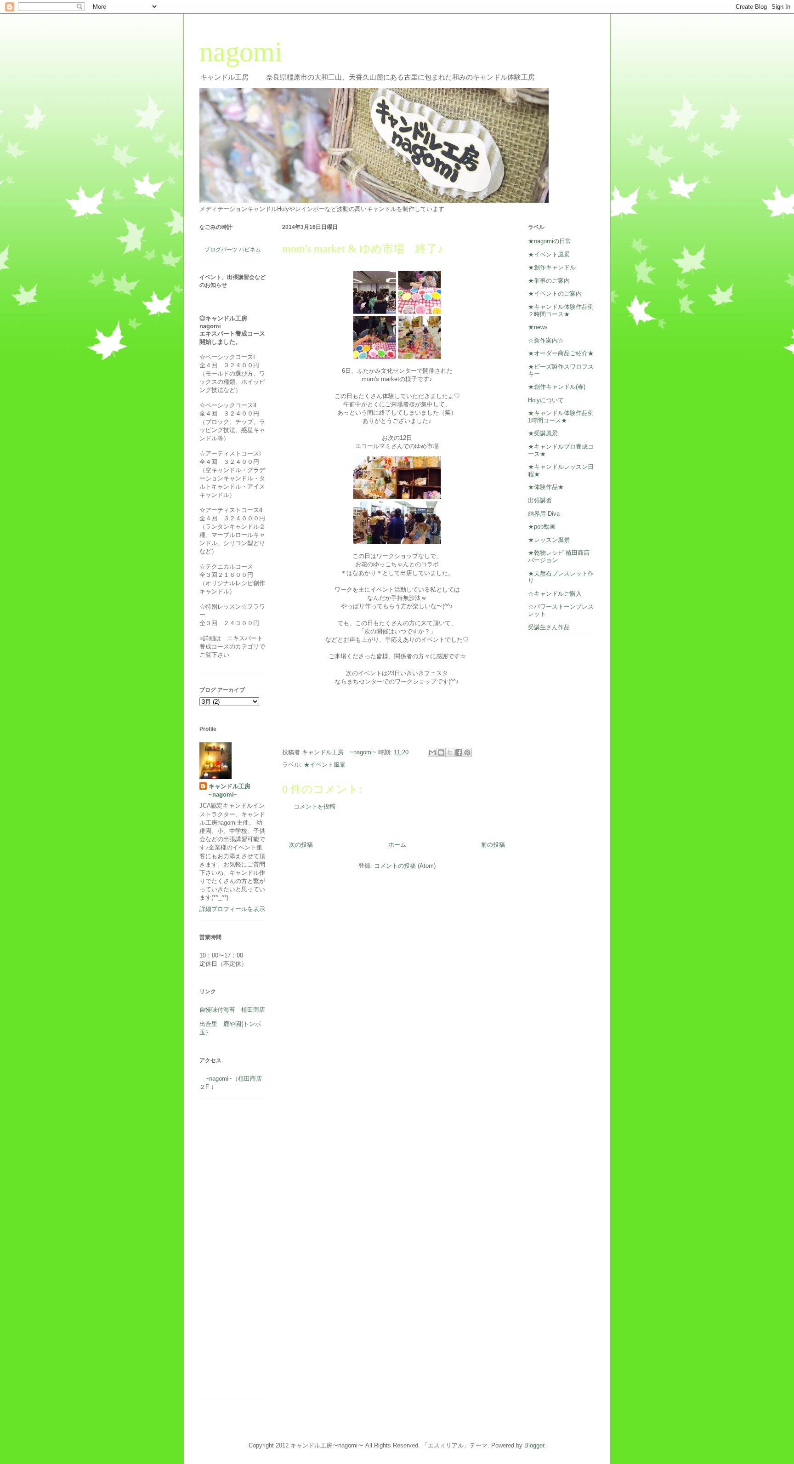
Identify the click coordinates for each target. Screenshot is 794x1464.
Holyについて (546, 400)
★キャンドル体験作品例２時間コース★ (561, 310)
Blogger (534, 1445)
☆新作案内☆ (546, 340)
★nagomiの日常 (549, 241)
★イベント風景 (325, 764)
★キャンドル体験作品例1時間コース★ (561, 417)
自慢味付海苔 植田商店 (232, 1009)
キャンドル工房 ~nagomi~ (232, 790)
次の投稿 (301, 844)
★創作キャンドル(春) (556, 386)
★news (538, 327)
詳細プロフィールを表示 (232, 909)
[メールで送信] (432, 752)
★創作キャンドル (552, 267)
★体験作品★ (546, 487)
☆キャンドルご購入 (555, 593)
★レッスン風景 (549, 539)
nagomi (241, 52)
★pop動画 (542, 526)
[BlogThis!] (441, 752)
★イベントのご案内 (555, 293)
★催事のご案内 (549, 280)
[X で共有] (449, 752)
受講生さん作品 (549, 627)
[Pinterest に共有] (467, 752)
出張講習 (540, 500)
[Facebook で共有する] (458, 752)
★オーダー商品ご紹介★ (561, 353)
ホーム (397, 844)
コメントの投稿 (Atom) (405, 865)
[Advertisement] (227, 1252)
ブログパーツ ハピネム (232, 249)
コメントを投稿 (314, 806)
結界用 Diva (544, 513)
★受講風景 (543, 433)
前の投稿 (493, 844)
